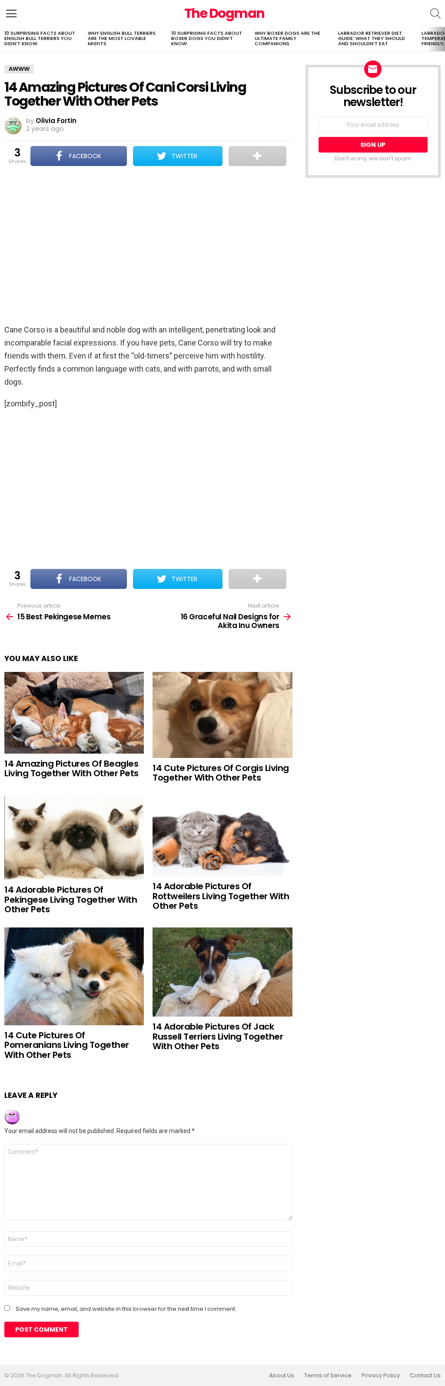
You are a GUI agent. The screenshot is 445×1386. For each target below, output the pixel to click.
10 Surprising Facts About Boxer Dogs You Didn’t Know (206, 38)
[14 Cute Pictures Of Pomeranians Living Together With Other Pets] (74, 976)
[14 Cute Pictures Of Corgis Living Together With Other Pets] (222, 715)
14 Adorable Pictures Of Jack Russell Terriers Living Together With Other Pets (218, 1036)
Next (440, 39)
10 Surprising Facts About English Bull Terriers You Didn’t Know (39, 38)
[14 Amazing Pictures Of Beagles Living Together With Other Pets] (74, 713)
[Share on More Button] (257, 156)
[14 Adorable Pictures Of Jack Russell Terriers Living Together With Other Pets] (222, 972)
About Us (281, 1375)
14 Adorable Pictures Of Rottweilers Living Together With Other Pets (221, 896)
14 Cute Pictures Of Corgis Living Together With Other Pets (221, 773)
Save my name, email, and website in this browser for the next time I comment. (126, 1309)
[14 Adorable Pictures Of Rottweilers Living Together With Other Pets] (222, 836)
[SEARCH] (435, 13)
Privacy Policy (381, 1375)
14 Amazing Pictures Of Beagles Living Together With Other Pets (71, 769)
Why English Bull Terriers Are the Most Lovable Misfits (122, 38)
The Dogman (224, 13)
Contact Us (425, 1375)
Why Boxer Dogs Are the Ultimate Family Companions (287, 38)
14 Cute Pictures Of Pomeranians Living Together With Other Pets (66, 1045)
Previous (4, 39)
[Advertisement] (148, 246)
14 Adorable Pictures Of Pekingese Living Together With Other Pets (70, 899)
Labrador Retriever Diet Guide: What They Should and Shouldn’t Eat (371, 38)
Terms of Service (328, 1375)
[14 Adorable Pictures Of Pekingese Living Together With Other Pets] (74, 838)
